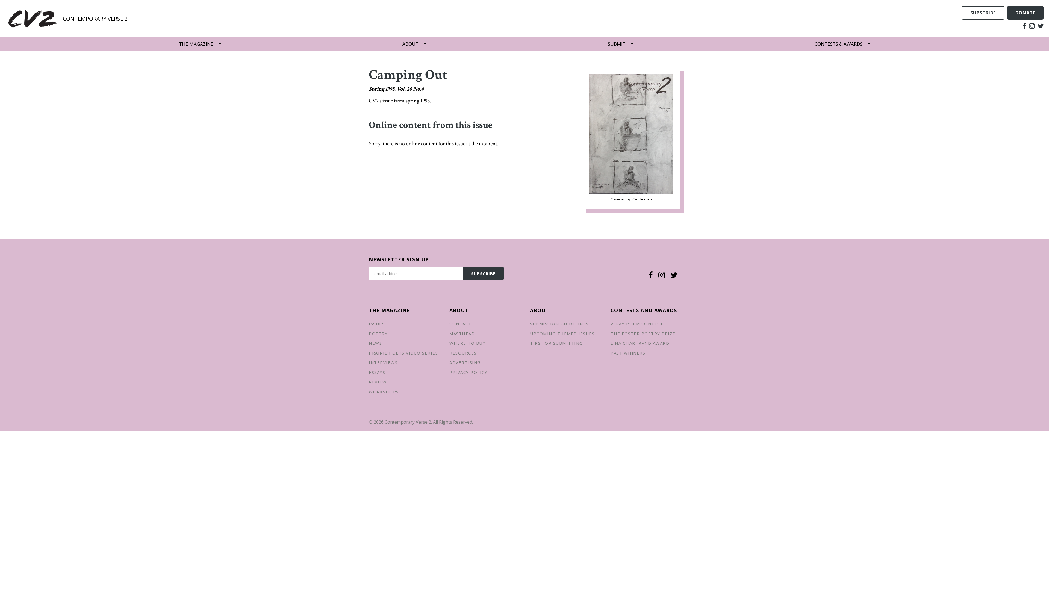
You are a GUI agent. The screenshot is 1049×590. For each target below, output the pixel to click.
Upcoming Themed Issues (562, 333)
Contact (460, 323)
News (375, 343)
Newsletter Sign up (399, 259)
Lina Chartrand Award (640, 343)
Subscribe (983, 13)
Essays (377, 372)
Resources (463, 353)
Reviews (379, 382)
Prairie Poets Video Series (403, 353)
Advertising (465, 362)
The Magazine (196, 44)
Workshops (384, 391)
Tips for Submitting (556, 343)
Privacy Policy (468, 372)
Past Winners (628, 353)
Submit (617, 44)
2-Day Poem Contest (637, 323)
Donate (1025, 13)
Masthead (462, 333)
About (410, 44)
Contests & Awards (838, 44)
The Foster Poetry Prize (643, 333)
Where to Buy (467, 343)
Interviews (383, 362)
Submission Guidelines (559, 323)
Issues (377, 323)
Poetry (378, 333)
